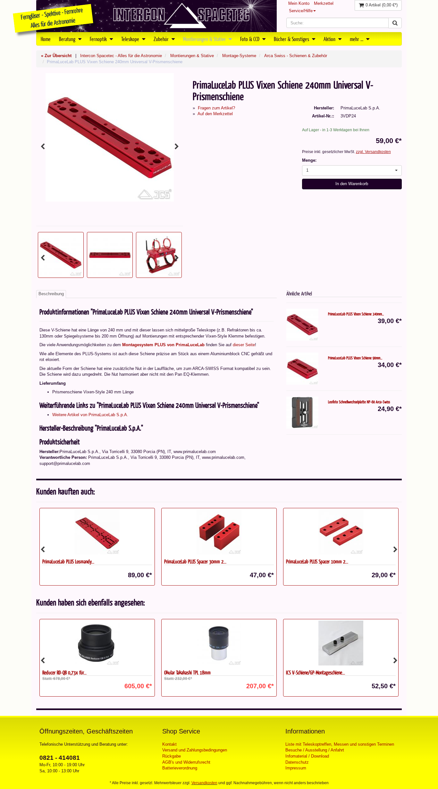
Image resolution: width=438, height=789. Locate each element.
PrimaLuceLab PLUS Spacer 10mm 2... (317, 561)
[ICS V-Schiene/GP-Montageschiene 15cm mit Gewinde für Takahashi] (341, 643)
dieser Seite (244, 344)
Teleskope (130, 38)
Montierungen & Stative (205, 38)
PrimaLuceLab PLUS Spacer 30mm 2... (195, 561)
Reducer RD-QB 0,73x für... (64, 672)
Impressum (295, 768)
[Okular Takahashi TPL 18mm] (219, 643)
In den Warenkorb (351, 183)
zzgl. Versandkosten (373, 152)
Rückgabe (171, 756)
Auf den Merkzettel (215, 113)
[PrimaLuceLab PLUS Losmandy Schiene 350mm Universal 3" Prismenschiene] (97, 532)
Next (176, 146)
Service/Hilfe (301, 10)
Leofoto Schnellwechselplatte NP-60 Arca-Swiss (359, 401)
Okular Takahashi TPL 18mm (187, 672)
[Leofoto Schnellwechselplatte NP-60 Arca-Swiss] (302, 413)
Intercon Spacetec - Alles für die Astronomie (121, 55)
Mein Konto (298, 3)
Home (46, 38)
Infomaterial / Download (307, 756)
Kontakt (169, 744)
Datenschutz (297, 762)
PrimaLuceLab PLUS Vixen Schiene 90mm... (355, 357)
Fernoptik (99, 38)
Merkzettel (323, 3)
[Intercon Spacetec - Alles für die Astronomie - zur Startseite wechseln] (156, 16)
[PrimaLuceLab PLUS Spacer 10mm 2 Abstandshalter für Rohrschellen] (341, 532)
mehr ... (357, 38)
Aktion (330, 38)
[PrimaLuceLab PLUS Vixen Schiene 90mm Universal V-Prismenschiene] (302, 369)
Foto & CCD (250, 38)
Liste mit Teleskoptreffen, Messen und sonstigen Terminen (339, 744)
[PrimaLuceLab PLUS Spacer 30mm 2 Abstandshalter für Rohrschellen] (219, 532)
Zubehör (162, 38)
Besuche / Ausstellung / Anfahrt (314, 750)
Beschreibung (51, 293)
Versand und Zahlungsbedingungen (194, 750)
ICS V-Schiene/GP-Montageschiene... (315, 672)
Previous (42, 146)
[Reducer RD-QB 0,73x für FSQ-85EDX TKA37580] (97, 643)
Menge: (309, 160)
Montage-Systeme (239, 55)
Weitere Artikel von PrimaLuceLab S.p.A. (90, 414)
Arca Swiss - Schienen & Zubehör (295, 55)
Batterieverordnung (179, 768)
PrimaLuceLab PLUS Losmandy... (68, 561)
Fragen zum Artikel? (216, 108)
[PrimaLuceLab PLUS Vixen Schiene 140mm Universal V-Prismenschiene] (302, 325)
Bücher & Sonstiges (292, 38)
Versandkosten (204, 783)
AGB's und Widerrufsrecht (186, 762)
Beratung (68, 38)
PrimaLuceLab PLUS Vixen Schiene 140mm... (356, 313)
